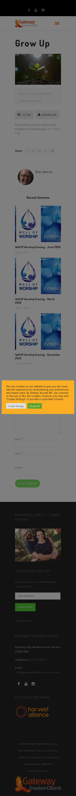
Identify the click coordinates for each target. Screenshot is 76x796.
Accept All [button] (35, 406)
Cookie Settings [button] (16, 406)
